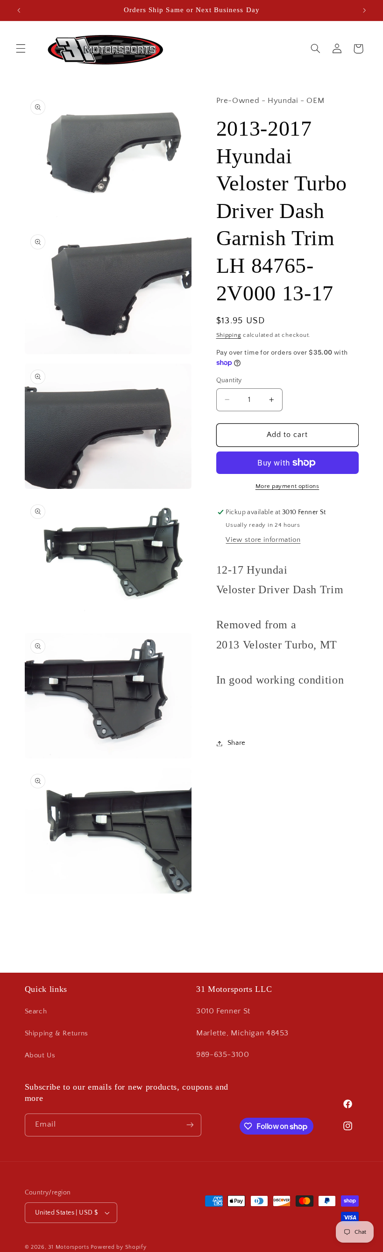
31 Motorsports (68, 1247)
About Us (40, 1055)
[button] (20, 48)
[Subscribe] (189, 1125)
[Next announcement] (364, 10)
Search (36, 1011)
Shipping (228, 335)
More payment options (287, 486)
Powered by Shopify (118, 1247)
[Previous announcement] (18, 10)
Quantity (229, 380)
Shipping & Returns (56, 1033)
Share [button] (236, 743)
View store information (263, 540)
